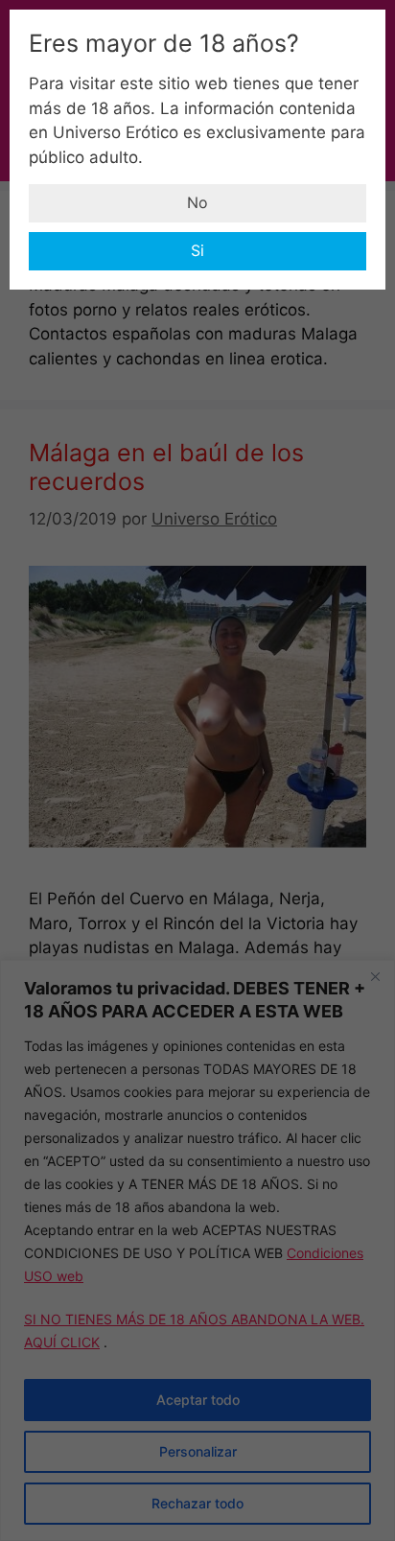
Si (197, 250)
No (197, 202)
